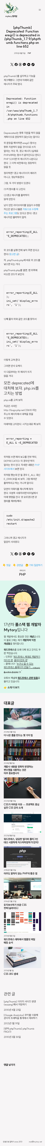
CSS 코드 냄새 (11, 973)
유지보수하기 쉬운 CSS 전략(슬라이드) (15, 906)
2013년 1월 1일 (9, 970)
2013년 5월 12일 (9, 936)
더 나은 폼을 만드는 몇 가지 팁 (18, 735)
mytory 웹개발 (11, 16)
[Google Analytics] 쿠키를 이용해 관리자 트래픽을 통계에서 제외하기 (21, 1017)
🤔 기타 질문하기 (33, 565)
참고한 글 (13, 254)
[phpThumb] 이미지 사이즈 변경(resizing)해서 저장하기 (20, 1003)
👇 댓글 (7, 565)
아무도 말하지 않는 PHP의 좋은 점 (20, 873)
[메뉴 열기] (39, 9)
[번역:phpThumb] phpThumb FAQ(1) (19, 1030)
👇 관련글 (18, 565)
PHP (29, 53)
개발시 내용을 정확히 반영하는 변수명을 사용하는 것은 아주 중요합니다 (18, 770)
